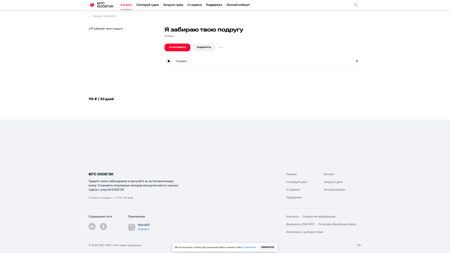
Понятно (267, 247)
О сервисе (195, 5)
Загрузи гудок (173, 5)
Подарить (204, 47)
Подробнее (249, 247)
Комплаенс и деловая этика (304, 232)
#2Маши (169, 36)
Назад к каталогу (104, 16)
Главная (291, 174)
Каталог (126, 5)
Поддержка (214, 5)
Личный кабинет (238, 5)
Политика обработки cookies (337, 224)
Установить (177, 47)
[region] (263, 62)
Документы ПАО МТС (300, 224)
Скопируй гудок (147, 5)
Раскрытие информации (319, 216)
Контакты (292, 216)
